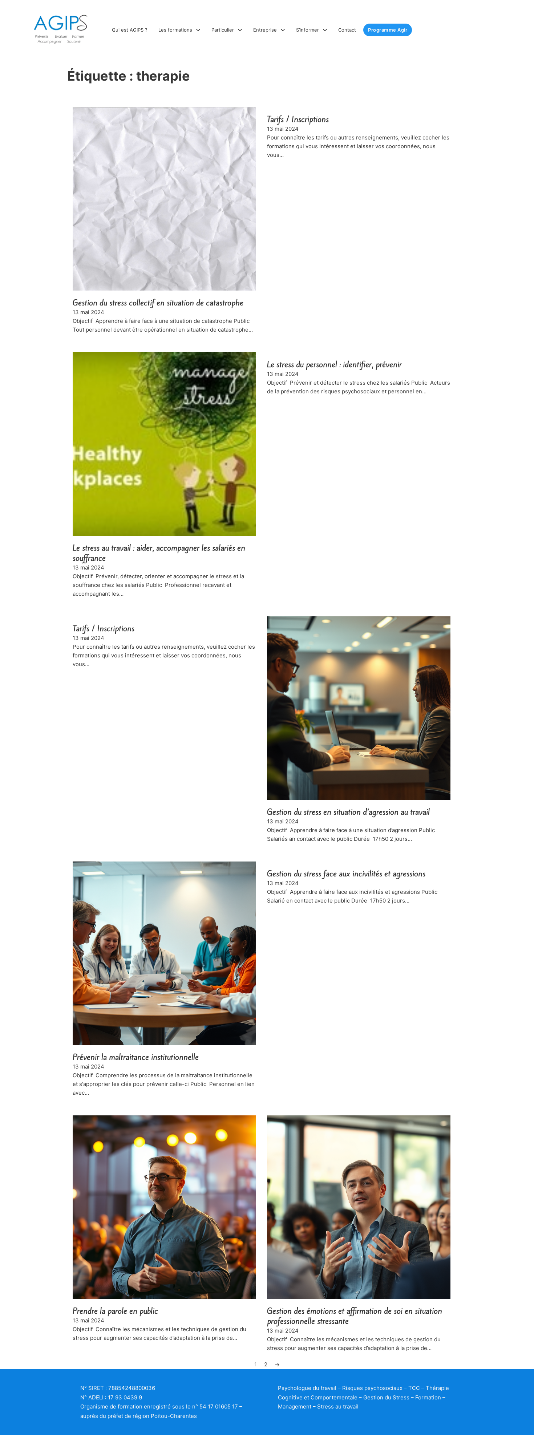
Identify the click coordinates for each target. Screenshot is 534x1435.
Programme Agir (387, 30)
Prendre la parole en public (115, 1311)
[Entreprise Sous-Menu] (282, 30)
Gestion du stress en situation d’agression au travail (348, 812)
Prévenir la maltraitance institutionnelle (136, 1057)
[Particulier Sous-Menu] (240, 30)
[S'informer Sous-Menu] (325, 30)
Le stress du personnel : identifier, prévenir (334, 364)
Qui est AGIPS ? (129, 30)
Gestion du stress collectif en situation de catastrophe (158, 302)
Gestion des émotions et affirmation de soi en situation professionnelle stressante (354, 1316)
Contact (347, 30)
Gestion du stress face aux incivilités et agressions (346, 873)
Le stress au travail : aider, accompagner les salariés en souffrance (159, 553)
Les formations (175, 30)
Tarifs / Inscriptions (298, 119)
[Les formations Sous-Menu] (198, 30)
